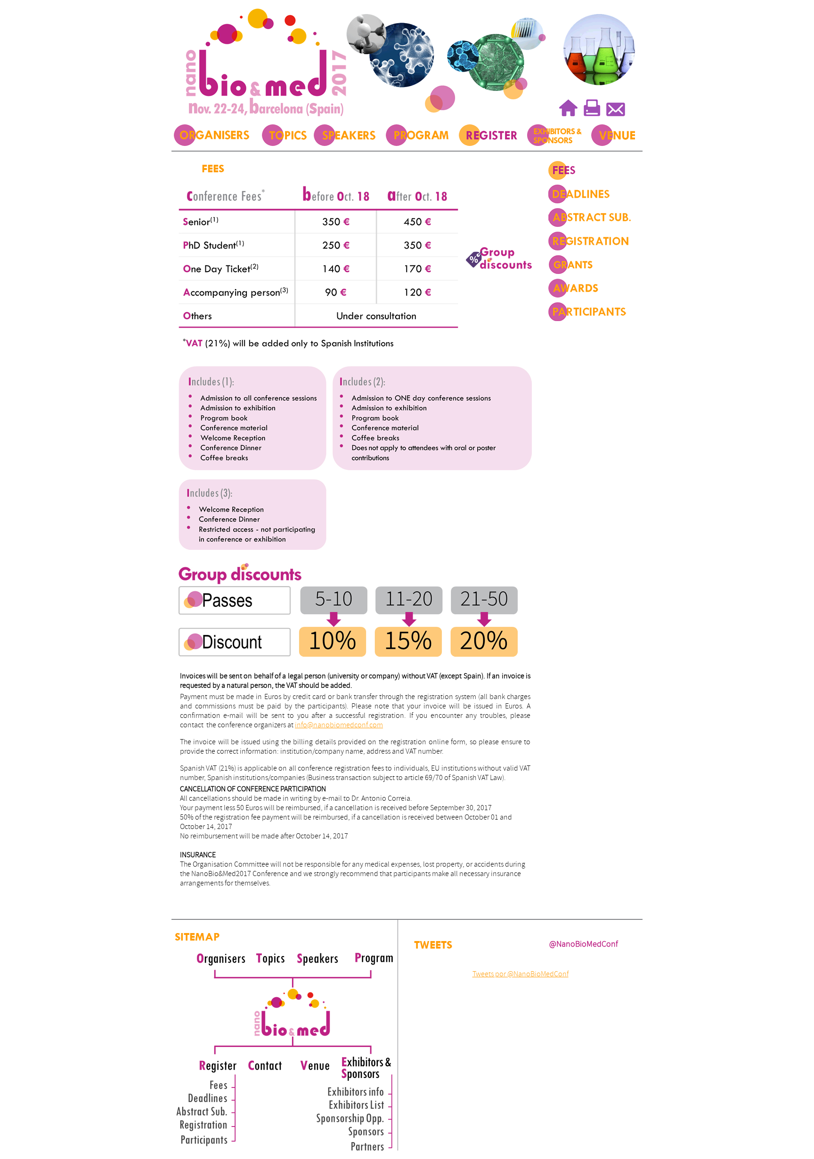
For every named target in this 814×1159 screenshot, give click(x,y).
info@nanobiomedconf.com (339, 725)
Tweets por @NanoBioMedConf (520, 974)
